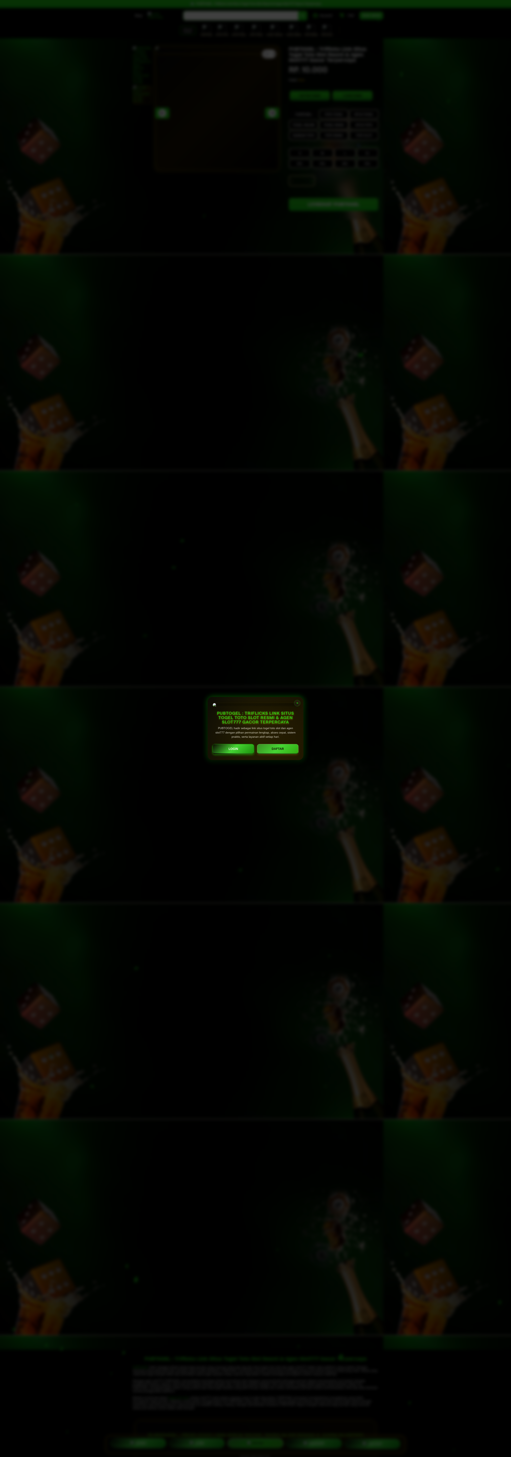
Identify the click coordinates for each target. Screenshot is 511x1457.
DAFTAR (278, 748)
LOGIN (233, 748)
